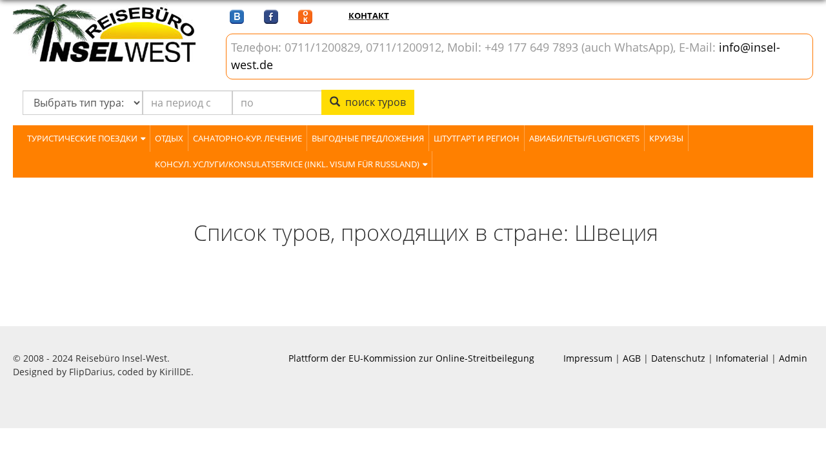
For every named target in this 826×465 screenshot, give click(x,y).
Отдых (169, 138)
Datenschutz (678, 358)
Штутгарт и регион (476, 138)
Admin (793, 358)
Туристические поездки (82, 138)
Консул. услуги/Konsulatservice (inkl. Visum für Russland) (287, 164)
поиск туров (373, 102)
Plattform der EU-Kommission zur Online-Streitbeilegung (411, 358)
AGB (632, 358)
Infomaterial (742, 358)
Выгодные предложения (368, 138)
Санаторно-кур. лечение (247, 138)
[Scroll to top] (800, 439)
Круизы (666, 138)
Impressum (587, 358)
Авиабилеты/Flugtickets (584, 138)
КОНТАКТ (368, 15)
